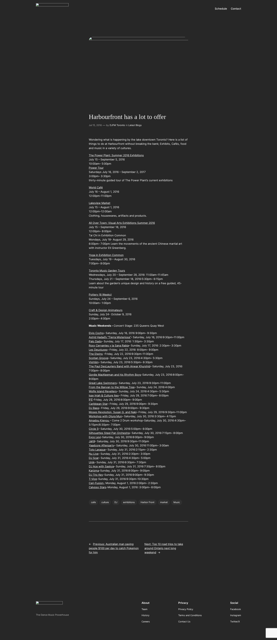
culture (105, 502)
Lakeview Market (99, 203)
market (164, 502)
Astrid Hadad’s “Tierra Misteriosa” (110, 337)
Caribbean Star (98, 403)
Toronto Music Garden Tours (107, 270)
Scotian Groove (98, 358)
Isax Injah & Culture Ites (104, 395)
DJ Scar (94, 458)
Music (176, 502)
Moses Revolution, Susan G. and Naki (112, 412)
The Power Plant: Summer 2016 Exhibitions (116, 155)
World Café (96, 187)
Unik (91, 462)
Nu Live (93, 453)
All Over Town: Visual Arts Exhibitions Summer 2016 (122, 222)
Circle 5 (93, 428)
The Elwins (96, 353)
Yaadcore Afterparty (101, 445)
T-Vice (93, 479)
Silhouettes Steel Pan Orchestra (109, 433)
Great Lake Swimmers (103, 383)
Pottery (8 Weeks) (100, 294)
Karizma (94, 470)
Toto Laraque (97, 449)
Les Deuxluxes (98, 349)
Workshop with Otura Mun (105, 416)
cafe (93, 502)
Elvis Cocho (96, 333)
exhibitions (129, 502)
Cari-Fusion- (97, 483)
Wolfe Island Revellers (103, 391)
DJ (115, 502)
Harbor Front (147, 502)
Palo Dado (95, 341)
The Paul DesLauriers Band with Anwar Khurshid (119, 366)
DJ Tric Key (96, 474)
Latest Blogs (135, 125)
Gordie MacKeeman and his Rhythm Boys (115, 374)
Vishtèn (93, 362)
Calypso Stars (97, 487)
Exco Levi (95, 437)
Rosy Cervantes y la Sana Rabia (109, 345)
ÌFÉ (91, 399)
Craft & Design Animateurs (105, 310)
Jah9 (92, 441)
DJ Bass (94, 408)
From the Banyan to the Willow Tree (111, 387)
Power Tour (96, 167)
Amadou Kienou (99, 420)
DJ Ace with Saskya (101, 466)
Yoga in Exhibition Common (106, 255)
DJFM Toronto (117, 125)
